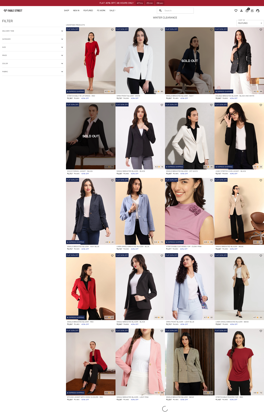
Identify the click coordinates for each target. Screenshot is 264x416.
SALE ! (112, 10)
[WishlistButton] (112, 29)
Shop (66, 10)
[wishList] (236, 10)
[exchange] (252, 10)
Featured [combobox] (243, 23)
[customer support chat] (258, 11)
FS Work (101, 10)
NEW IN (76, 10)
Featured (88, 10)
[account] (241, 10)
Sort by (241, 20)
